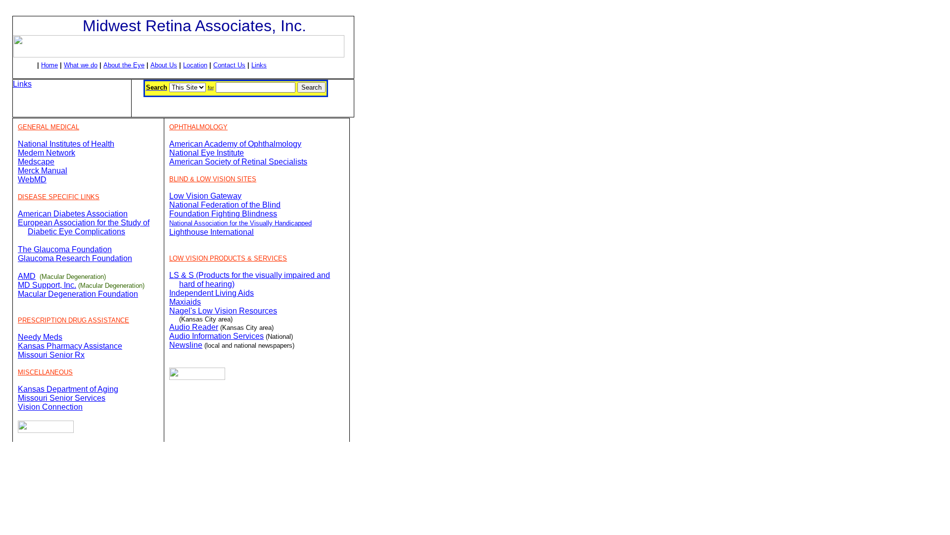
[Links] (46, 430)
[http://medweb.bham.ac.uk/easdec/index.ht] (58, 231)
